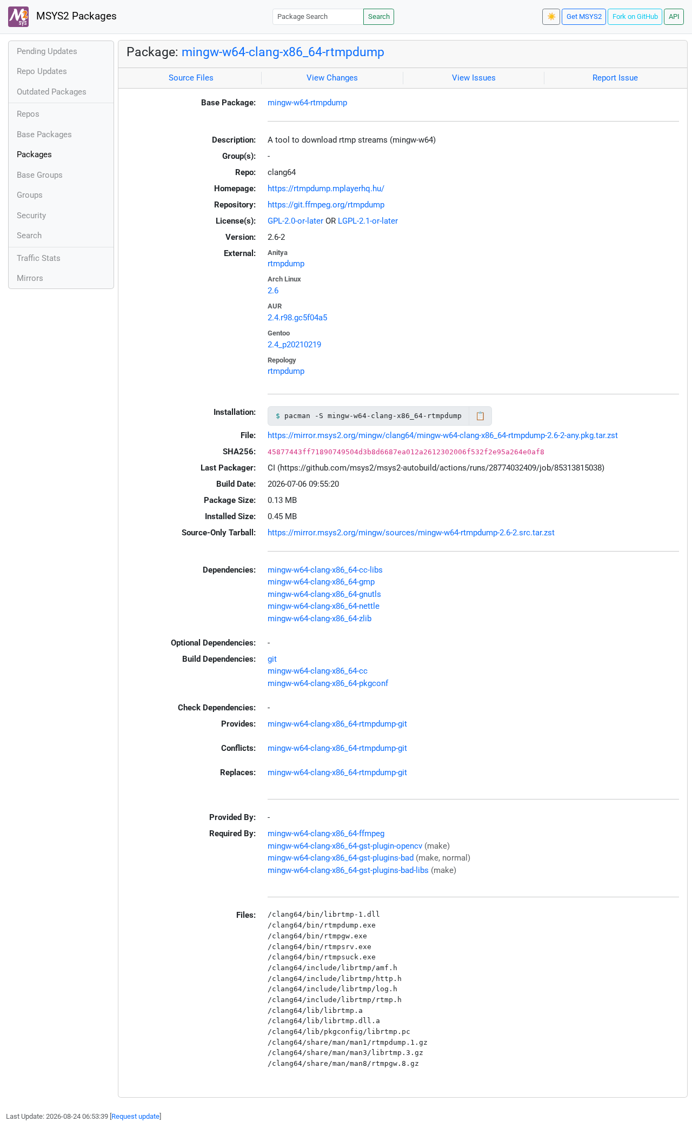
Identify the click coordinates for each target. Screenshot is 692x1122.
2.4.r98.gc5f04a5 (297, 318)
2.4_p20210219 (294, 345)
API (674, 16)
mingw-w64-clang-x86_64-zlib (319, 618)
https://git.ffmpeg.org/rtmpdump (326, 205)
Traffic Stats (39, 258)
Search (379, 16)
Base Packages (44, 134)
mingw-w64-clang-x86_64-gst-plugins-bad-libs (348, 870)
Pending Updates (47, 51)
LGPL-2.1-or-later (368, 221)
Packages (34, 154)
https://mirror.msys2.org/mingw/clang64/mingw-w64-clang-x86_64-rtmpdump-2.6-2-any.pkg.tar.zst (443, 435)
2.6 (273, 290)
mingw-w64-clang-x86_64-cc (318, 671)
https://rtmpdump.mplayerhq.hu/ (326, 188)
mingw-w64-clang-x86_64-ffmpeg (326, 833)
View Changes (332, 78)
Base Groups (40, 175)
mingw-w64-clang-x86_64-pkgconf (328, 683)
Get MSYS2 (584, 16)
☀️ (551, 16)
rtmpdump (286, 263)
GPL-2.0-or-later (295, 221)
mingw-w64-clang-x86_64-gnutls (324, 594)
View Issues (474, 78)
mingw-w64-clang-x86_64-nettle (324, 606)
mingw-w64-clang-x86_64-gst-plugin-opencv (345, 846)
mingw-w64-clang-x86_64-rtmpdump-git (337, 724)
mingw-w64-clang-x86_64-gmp (321, 582)
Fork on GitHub (635, 16)
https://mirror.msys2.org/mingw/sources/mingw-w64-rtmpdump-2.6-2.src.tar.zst (411, 533)
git (272, 659)
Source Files (191, 78)
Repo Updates (42, 71)
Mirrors (30, 278)
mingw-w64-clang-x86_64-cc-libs (325, 570)
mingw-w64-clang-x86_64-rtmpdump (283, 52)
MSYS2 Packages (75, 16)
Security (31, 215)
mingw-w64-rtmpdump (307, 103)
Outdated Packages (51, 92)
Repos (28, 114)
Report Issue (615, 78)
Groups (30, 195)
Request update (135, 1116)
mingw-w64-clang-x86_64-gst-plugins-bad (341, 858)
